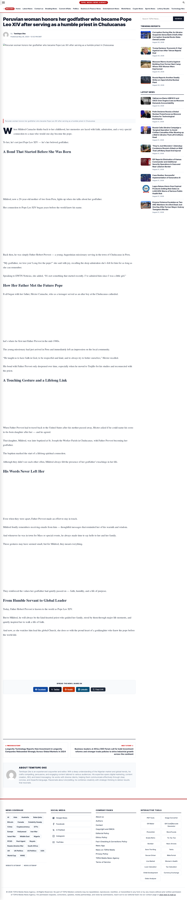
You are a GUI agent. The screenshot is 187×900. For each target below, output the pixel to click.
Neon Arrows (171, 844)
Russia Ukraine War (15, 846)
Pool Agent (20, 841)
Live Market (150, 861)
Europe (10, 832)
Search (178, 19)
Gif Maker (150, 824)
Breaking (10, 9)
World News (126, 9)
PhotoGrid (151, 832)
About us (100, 817)
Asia (15, 817)
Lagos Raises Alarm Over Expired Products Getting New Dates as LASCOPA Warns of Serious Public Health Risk (167, 190)
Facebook (42, 689)
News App (100, 845)
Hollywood (21, 832)
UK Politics (18, 851)
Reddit (70, 689)
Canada (21, 822)
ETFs (36, 827)
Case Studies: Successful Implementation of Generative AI (166, 176)
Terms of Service (103, 862)
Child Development (150, 873)
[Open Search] (183, 2)
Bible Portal (171, 855)
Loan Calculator (151, 867)
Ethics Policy (101, 837)
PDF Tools (150, 818)
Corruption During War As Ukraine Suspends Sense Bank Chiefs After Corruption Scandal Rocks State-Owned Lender (167, 36)
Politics (76, 9)
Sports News (150, 9)
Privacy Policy (102, 854)
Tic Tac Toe (171, 838)
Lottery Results (163, 9)
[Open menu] (3, 2)
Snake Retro (150, 838)
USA (42, 851)
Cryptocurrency (23, 827)
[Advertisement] (69, 167)
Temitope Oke (20, 34)
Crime (9, 827)
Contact (99, 825)
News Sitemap (30, 865)
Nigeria (37, 836)
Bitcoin (10, 822)
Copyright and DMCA (105, 829)
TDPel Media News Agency (93, 2)
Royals (32, 841)
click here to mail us (167, 895)
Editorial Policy (102, 833)
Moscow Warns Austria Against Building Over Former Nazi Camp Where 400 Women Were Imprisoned (166, 65)
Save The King (150, 849)
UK (8, 851)
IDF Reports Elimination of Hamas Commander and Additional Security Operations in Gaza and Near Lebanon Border (166, 163)
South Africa (33, 846)
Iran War (34, 832)
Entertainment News (111, 9)
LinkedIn (84, 689)
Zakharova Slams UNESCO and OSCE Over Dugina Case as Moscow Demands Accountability (168, 100)
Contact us (38, 9)
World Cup (11, 856)
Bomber (151, 844)
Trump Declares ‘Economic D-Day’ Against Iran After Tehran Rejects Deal (167, 50)
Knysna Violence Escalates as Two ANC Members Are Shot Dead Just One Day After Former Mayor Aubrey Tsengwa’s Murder (168, 205)
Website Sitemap (13, 865)
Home (18, 9)
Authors (99, 821)
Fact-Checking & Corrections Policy (111, 841)
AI (8, 817)
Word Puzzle (171, 832)
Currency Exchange (171, 873)
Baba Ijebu (37, 817)
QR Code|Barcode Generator (171, 825)
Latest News (27, 9)
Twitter (57, 689)
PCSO (9, 841)
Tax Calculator (171, 867)
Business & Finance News (91, 9)
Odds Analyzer (150, 878)
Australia (25, 817)
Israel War (11, 836)
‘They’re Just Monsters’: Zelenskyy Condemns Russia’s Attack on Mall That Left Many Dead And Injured (167, 148)
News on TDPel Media (105, 850)
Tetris (171, 849)
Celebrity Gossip (35, 822)
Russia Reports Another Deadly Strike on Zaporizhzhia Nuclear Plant (165, 79)
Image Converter (171, 818)
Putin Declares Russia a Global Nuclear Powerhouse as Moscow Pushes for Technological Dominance (166, 115)
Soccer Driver (150, 855)
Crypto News (138, 9)
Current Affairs (65, 9)
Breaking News (51, 9)
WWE (22, 856)
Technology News (178, 9)
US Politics (31, 851)
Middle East (25, 836)
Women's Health (171, 861)
